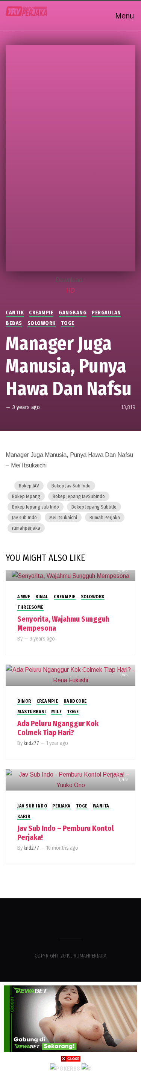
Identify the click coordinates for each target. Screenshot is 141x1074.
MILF (56, 711)
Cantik (15, 312)
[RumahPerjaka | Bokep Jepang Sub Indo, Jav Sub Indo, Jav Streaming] (26, 11)
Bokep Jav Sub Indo (71, 486)
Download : (71, 280)
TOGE (67, 323)
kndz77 (31, 743)
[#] (86, 1068)
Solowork (41, 323)
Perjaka (61, 806)
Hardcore (75, 701)
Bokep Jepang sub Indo (35, 507)
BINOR (24, 701)
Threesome (30, 607)
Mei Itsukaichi (63, 517)
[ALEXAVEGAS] (65, 1068)
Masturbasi (31, 711)
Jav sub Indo (24, 517)
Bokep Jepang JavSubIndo (79, 496)
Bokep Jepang (26, 496)
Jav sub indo (32, 806)
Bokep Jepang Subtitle (94, 507)
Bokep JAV (29, 486)
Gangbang (72, 312)
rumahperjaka (26, 528)
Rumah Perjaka (104, 517)
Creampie (41, 312)
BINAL (42, 596)
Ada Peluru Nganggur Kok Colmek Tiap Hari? (58, 728)
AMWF (23, 596)
